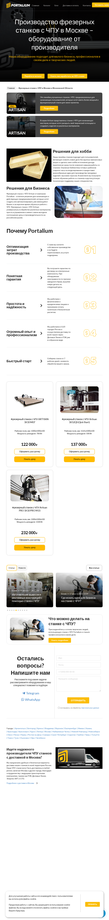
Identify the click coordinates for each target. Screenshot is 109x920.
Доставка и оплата (71, 5)
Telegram (32, 693)
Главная (35, 5)
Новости (22, 568)
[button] (7, 610)
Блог (56, 5)
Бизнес (15, 594)
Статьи (12, 568)
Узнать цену (29, 459)
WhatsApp (32, 699)
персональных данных (90, 708)
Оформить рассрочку (29, 451)
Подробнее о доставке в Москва (20, 783)
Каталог (46, 5)
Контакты (87, 5)
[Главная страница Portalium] (20, 5)
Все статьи (94, 568)
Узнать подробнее (59, 640)
